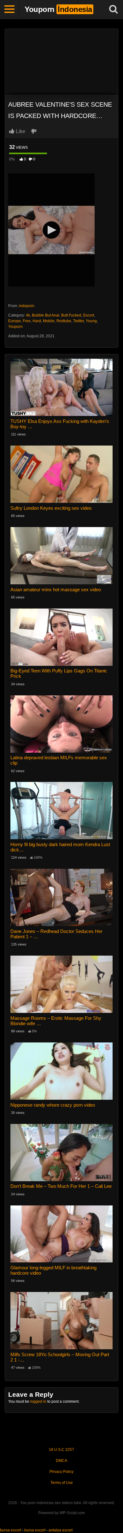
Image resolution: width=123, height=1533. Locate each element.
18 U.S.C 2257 (61, 1449)
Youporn (15, 326)
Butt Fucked (71, 315)
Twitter (78, 321)
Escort (88, 315)
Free (27, 321)
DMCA (61, 1460)
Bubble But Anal (45, 315)
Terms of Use (61, 1482)
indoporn (26, 306)
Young (91, 321)
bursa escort (10, 1530)
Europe (14, 321)
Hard (36, 321)
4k (28, 315)
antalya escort (61, 1530)
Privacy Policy (61, 1471)
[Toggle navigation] (9, 9)
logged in (38, 1401)
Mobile (49, 321)
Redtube (63, 321)
